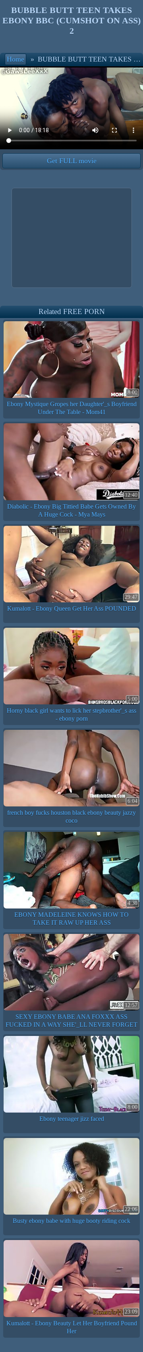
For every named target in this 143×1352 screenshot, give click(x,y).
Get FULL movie (72, 161)
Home (15, 59)
